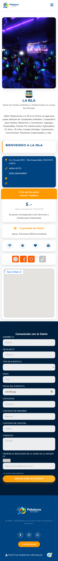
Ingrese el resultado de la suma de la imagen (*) (28, 455)
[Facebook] (20, 535)
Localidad (8, 398)
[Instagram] (29, 535)
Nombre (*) (8, 337)
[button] (6, 52)
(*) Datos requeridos (13, 473)
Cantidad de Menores (15, 411)
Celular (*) (9, 349)
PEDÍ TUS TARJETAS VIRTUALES (27, 555)
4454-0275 (15, 168)
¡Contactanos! (29, 544)
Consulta (8, 435)
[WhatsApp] (37, 535)
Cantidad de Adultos (14, 423)
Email (6, 374)
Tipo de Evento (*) (12, 361)
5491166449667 (18, 173)
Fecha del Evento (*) (14, 386)
